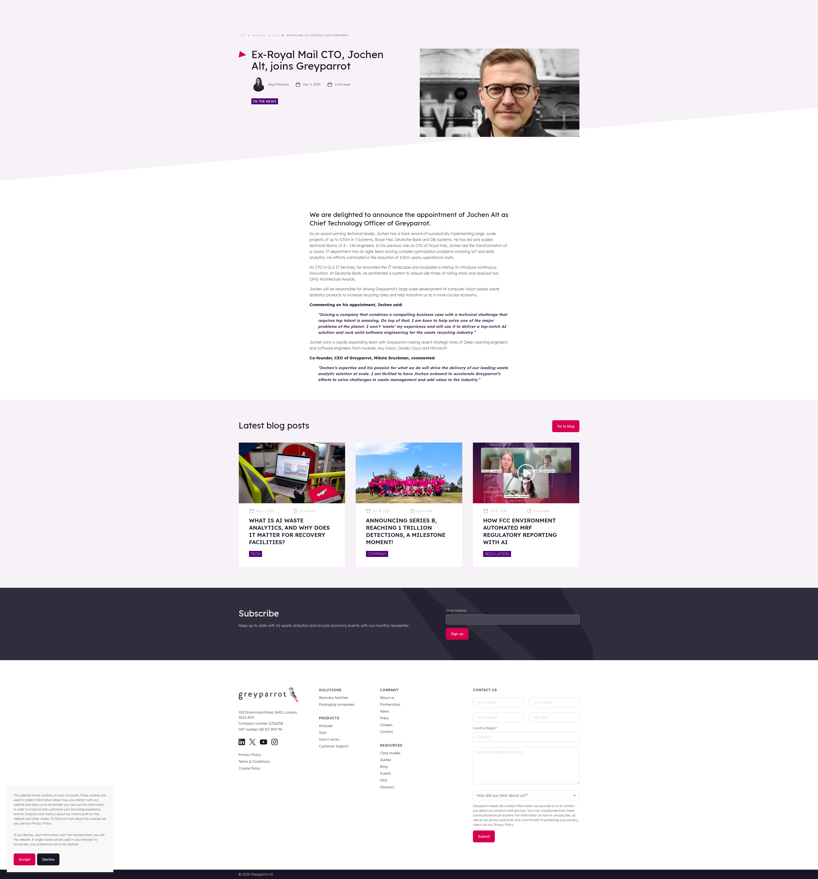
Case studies (390, 753)
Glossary (387, 787)
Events (385, 773)
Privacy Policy (250, 755)
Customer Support (334, 746)
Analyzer (326, 726)
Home (242, 35)
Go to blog (565, 426)
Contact (386, 732)
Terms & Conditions (254, 761)
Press (384, 718)
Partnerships (390, 704)
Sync (323, 732)
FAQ (383, 780)
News (384, 711)
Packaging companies (336, 704)
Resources (259, 35)
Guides (385, 760)
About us (387, 697)
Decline (48, 859)
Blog (276, 35)
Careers (386, 725)
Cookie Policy (249, 768)
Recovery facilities (333, 697)
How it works (329, 739)
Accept (24, 859)
